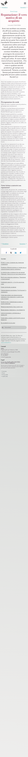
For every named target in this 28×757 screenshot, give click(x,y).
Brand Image (13, 11)
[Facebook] (6, 253)
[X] (11, 253)
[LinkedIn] (15, 253)
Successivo (23, 7)
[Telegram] (20, 253)
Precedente (5, 7)
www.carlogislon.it (6, 342)
